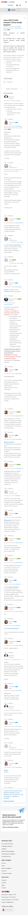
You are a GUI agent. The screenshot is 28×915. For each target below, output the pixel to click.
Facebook (4, 880)
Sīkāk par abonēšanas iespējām (10, 827)
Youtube (4, 888)
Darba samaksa (8, 78)
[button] (4, 82)
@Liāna (6, 770)
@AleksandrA (7, 520)
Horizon (4, 863)
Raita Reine (17, 584)
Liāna (21, 749)
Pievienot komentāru (8, 801)
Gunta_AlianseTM (19, 222)
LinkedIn (4, 882)
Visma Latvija (8, 910)
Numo (3, 865)
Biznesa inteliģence (6, 868)
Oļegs (16, 169)
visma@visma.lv (10, 902)
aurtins (21, 263)
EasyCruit (4, 871)
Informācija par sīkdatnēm (8, 854)
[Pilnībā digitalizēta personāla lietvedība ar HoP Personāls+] (19, 88)
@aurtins (6, 289)
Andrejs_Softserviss (8, 304)
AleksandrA (17, 495)
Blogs (3, 885)
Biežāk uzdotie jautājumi (8, 851)
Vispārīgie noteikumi (7, 846)
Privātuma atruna (6, 856)
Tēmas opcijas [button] (24, 18)
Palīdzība (20, 5)
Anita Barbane (18, 26)
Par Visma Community (7, 843)
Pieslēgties (10, 5)
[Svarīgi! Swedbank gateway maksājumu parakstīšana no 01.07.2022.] (22, 88)
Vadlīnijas (4, 849)
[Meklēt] (26, 2)
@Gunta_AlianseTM (14, 245)
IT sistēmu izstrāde (6, 873)
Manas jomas (17, 5)
